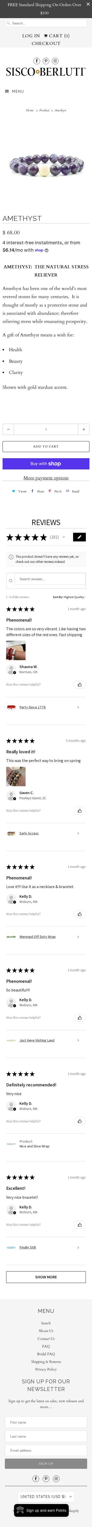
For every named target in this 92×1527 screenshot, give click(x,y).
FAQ (46, 1346)
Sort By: (58, 597)
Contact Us (46, 1338)
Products (44, 110)
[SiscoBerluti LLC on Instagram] (55, 61)
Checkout (46, 43)
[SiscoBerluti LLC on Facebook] (36, 61)
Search (46, 1323)
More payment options (46, 478)
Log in (31, 36)
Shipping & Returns (46, 1361)
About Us (46, 1330)
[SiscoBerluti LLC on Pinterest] (46, 61)
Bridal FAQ (46, 1354)
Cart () (59, 36)
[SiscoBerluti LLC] (46, 73)
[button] (64, 537)
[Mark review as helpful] (80, 685)
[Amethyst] (46, 162)
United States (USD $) (43, 1497)
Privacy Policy (46, 1369)
